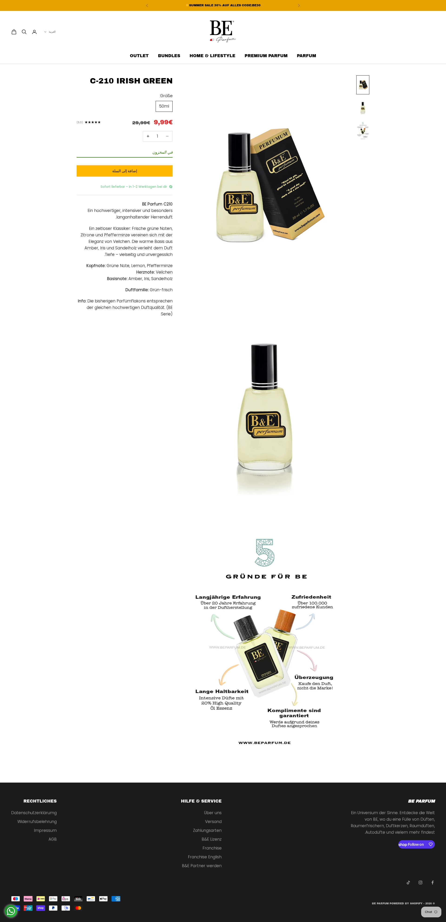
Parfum (306, 56)
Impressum (45, 830)
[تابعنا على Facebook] (432, 882)
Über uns (213, 813)
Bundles (169, 56)
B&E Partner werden (202, 866)
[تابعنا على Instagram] (420, 882)
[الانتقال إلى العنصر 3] (362, 130)
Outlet (139, 56)
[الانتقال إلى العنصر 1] (362, 84)
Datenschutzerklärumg (34, 813)
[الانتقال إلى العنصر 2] (362, 107)
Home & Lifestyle (212, 56)
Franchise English (205, 857)
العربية (52, 31)
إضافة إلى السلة (124, 170)
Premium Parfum (266, 56)
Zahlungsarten (207, 830)
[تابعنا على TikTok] (408, 882)
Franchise (212, 848)
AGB (53, 839)
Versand (213, 821)
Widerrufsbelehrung (37, 821)
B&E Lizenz (212, 839)
